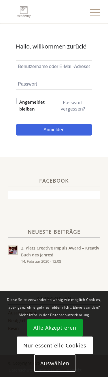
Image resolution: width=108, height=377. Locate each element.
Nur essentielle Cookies (54, 345)
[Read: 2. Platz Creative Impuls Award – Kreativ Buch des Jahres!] (13, 250)
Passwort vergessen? (73, 105)
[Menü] (92, 11)
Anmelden (54, 129)
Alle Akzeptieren (54, 327)
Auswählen (54, 363)
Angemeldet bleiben (32, 105)
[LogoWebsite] (45, 11)
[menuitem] (92, 11)
